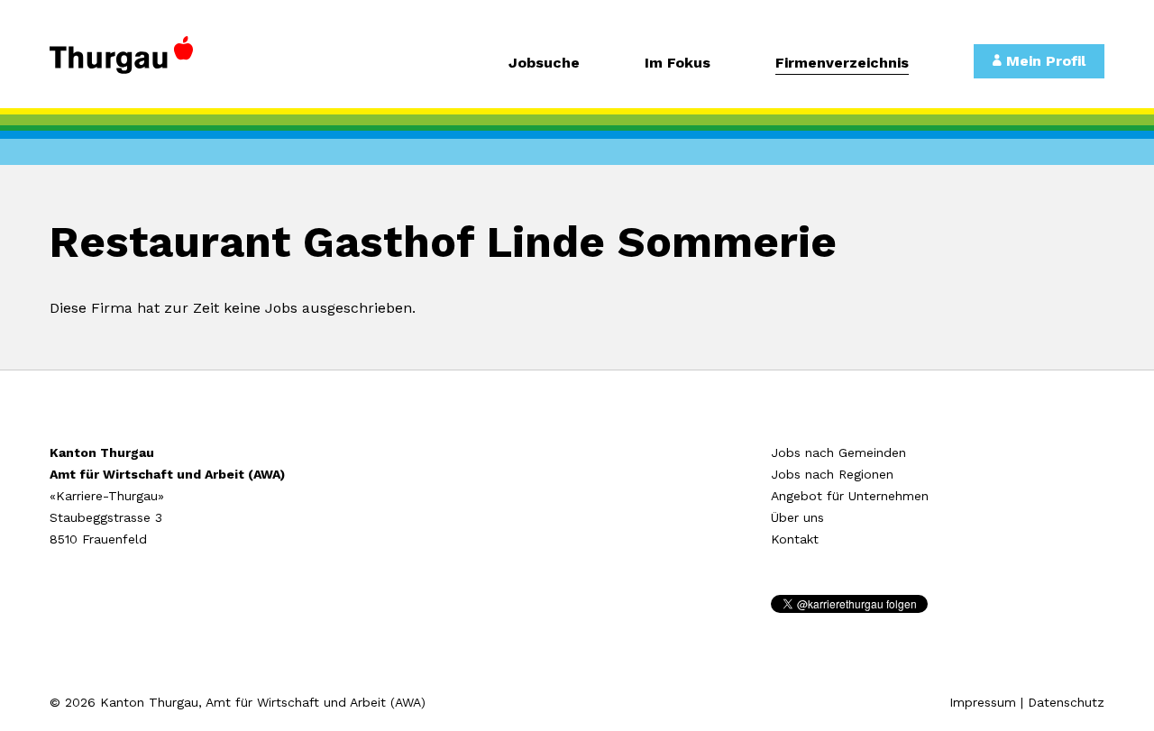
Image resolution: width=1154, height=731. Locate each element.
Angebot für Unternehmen (850, 496)
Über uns (797, 517)
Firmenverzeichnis (842, 63)
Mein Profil (1043, 60)
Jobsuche (544, 63)
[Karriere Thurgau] (171, 63)
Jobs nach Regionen (832, 474)
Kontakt (795, 539)
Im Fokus (677, 63)
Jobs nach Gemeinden (838, 452)
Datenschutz (1066, 702)
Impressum (982, 702)
